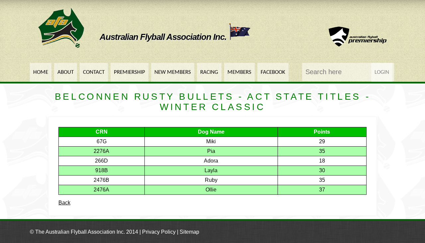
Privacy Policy (159, 232)
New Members (172, 72)
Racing (209, 72)
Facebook (273, 72)
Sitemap (189, 232)
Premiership (129, 72)
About (65, 72)
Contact (94, 72)
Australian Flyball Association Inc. (164, 37)
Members (239, 72)
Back (64, 202)
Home (40, 72)
